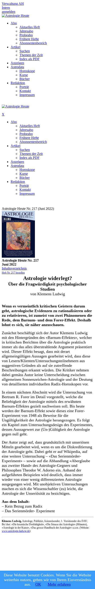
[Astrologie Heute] (15, 15)
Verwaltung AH (13, 4)
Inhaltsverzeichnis (14, 268)
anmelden (8, 12)
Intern (6, 8)
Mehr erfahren (59, 584)
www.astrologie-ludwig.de (16, 531)
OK (38, 584)
